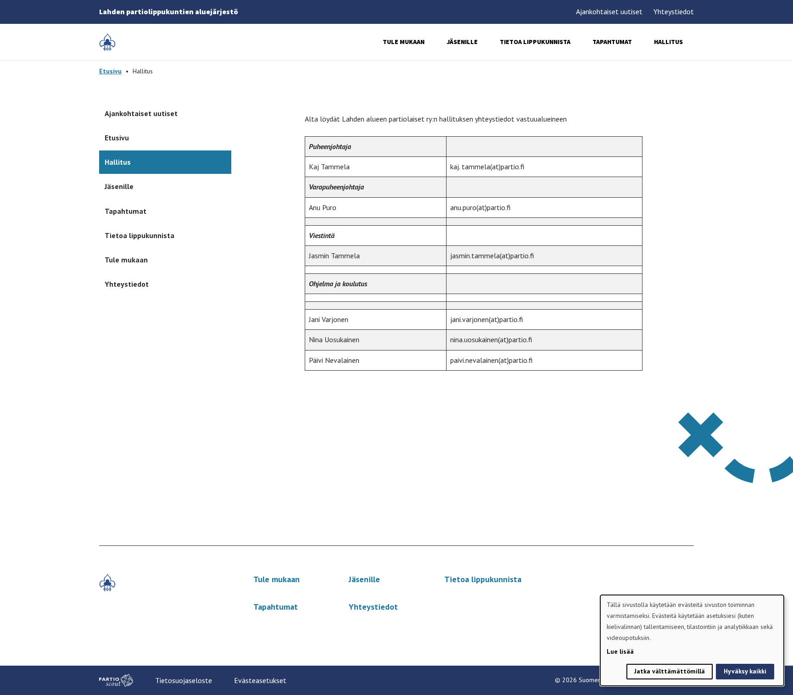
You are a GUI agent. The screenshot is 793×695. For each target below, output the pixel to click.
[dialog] (692, 640)
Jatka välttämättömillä (669, 671)
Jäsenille (462, 42)
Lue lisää (620, 651)
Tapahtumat (612, 42)
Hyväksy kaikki (745, 671)
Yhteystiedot (673, 11)
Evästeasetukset (260, 680)
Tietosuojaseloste (183, 680)
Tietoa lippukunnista (535, 42)
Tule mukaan (403, 42)
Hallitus (668, 42)
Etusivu (110, 71)
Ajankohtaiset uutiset (609, 11)
